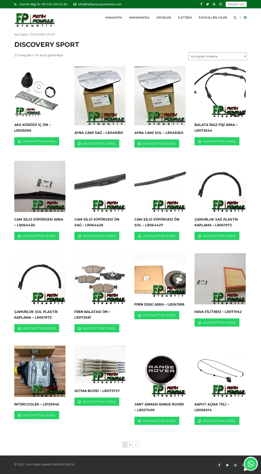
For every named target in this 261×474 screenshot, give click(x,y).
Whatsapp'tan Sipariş (38, 141)
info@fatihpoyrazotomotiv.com (100, 4)
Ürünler (163, 17)
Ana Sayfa (21, 34)
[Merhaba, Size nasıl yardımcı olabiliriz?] (251, 464)
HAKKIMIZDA (139, 17)
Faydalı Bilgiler (213, 17)
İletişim (185, 17)
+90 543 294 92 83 (43, 4)
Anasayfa (113, 17)
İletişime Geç (236, 4)
